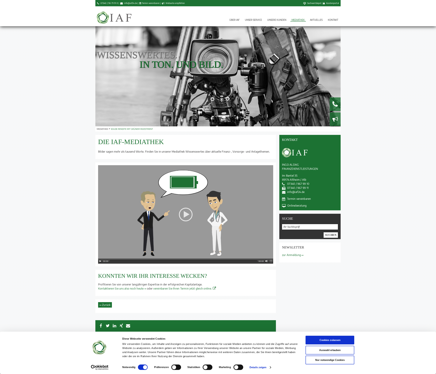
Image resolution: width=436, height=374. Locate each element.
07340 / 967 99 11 (298, 188)
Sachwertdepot (314, 3)
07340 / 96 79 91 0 (109, 3)
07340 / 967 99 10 (298, 183)
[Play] (100, 261)
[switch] (176, 367)
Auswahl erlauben (330, 350)
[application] (185, 214)
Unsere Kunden (276, 19)
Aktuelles (316, 19)
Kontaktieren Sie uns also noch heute (121, 288)
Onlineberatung (297, 205)
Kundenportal (332, 3)
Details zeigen (258, 367)
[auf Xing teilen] (121, 325)
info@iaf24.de (130, 3)
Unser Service (253, 19)
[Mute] (266, 261)
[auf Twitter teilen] (107, 325)
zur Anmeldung (291, 255)
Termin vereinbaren (150, 3)
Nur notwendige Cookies (330, 360)
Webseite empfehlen (175, 3)
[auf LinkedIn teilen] (114, 325)
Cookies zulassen (330, 340)
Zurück (106, 305)
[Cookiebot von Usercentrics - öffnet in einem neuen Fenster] (100, 367)
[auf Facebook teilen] (101, 325)
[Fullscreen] (271, 261)
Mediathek (298, 19)
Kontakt (333, 19)
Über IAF (234, 19)
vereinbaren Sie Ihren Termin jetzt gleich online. (182, 288)
